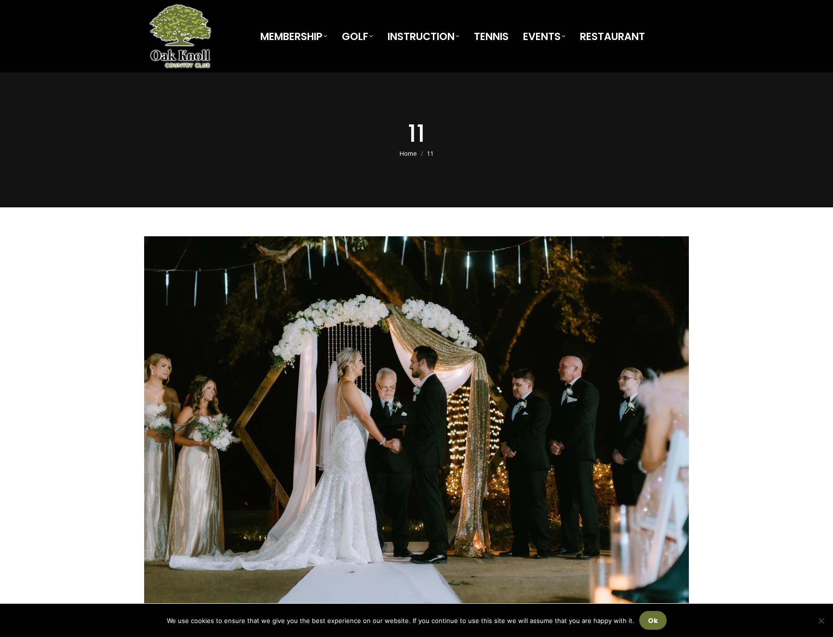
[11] (416, 419)
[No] (821, 620)
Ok (653, 620)
